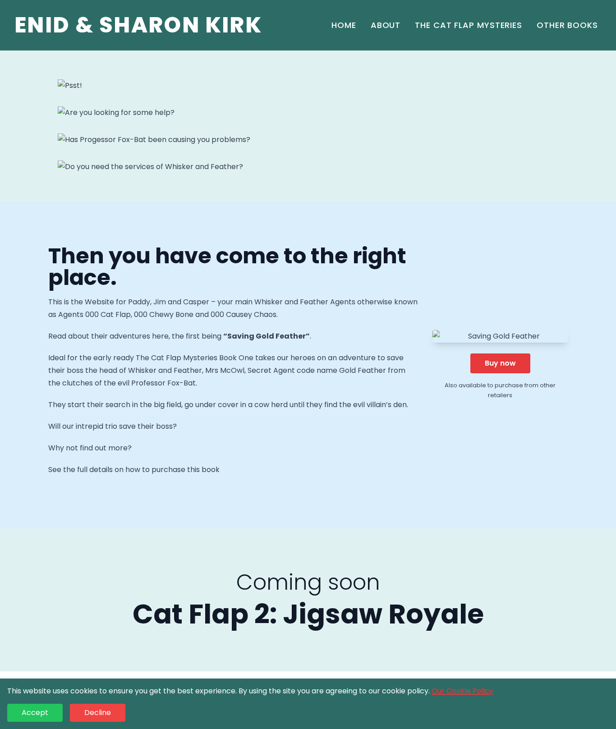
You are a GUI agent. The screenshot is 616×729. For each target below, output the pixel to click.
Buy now (500, 363)
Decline (97, 712)
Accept (35, 712)
